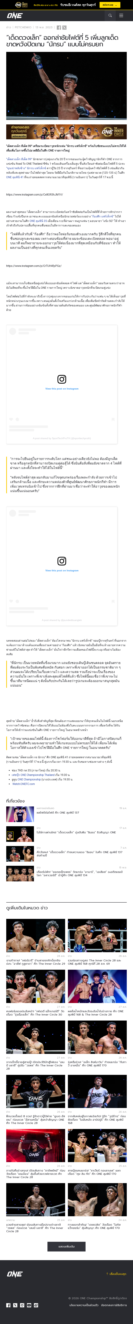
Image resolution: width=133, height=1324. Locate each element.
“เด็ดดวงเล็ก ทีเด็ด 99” (19, 159)
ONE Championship (29, 779)
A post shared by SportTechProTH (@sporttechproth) (62, 438)
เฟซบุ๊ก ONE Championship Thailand (33, 775)
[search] (110, 15)
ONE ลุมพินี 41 (15, 177)
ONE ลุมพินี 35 (38, 221)
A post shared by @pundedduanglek (62, 620)
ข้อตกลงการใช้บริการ (114, 1305)
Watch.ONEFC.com (23, 784)
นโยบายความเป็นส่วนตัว (83, 1305)
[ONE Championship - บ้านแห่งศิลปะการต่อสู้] (14, 15)
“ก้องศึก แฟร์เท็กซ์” (102, 216)
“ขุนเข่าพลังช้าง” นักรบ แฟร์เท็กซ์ (26, 168)
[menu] (121, 15)
